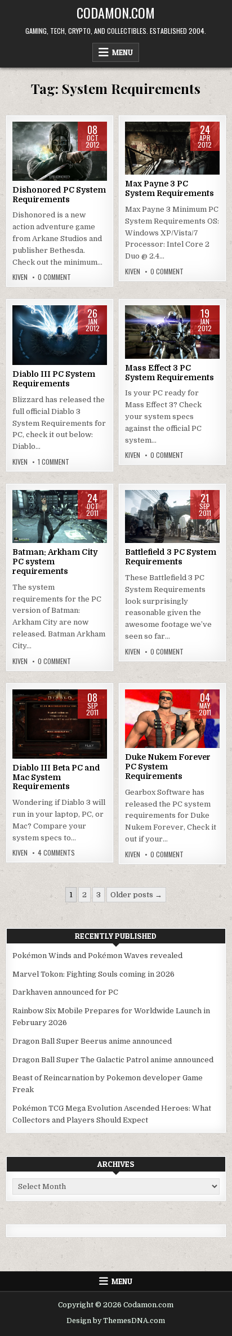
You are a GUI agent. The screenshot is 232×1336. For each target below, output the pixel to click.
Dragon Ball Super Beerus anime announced (92, 1041)
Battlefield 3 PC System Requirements (170, 556)
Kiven (20, 277)
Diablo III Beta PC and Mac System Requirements (56, 777)
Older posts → (136, 894)
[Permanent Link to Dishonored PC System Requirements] (59, 151)
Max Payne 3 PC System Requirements (169, 188)
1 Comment (53, 461)
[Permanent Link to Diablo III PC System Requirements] (59, 335)
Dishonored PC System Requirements (59, 194)
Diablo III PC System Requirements (53, 378)
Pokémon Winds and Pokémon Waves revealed (97, 955)
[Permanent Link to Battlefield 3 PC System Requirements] (172, 516)
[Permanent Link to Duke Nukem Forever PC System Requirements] (172, 719)
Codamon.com (116, 12)
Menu (122, 52)
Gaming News (60, 157)
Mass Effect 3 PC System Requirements (169, 372)
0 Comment (54, 277)
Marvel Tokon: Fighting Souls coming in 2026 (93, 974)
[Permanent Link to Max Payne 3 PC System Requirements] (172, 148)
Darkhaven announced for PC (65, 992)
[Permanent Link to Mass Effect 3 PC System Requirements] (172, 331)
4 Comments (56, 852)
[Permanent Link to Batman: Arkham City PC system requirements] (59, 516)
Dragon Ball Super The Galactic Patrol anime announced (112, 1060)
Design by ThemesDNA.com (115, 1321)
